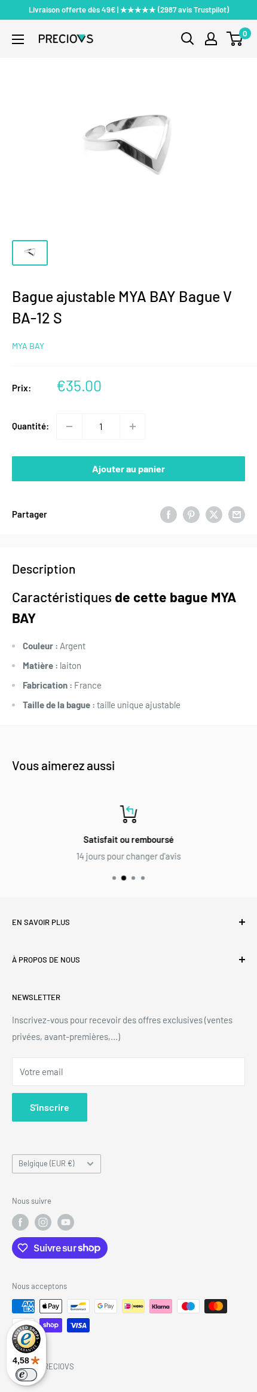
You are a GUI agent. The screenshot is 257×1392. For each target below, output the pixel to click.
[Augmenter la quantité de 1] (132, 426)
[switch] (26, 1374)
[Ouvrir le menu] (18, 39)
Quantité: (30, 426)
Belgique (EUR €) (46, 1163)
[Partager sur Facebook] (168, 514)
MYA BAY (28, 346)
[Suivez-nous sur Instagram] (43, 1222)
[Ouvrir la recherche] (187, 38)
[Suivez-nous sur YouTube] (65, 1222)
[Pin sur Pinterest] (191, 514)
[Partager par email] (236, 514)
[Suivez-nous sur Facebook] (20, 1222)
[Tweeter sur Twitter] (214, 514)
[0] (235, 39)
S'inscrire (49, 1107)
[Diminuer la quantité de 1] (69, 426)
